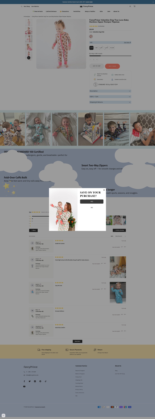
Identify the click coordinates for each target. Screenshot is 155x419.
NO (92, 207)
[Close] (104, 190)
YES (91, 201)
